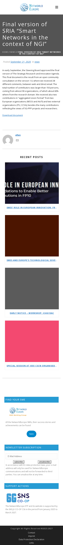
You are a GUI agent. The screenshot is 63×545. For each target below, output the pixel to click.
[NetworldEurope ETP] (31, 7)
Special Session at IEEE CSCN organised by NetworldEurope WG (33, 365)
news (13, 52)
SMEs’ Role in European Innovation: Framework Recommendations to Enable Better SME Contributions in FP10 (33, 207)
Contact (31, 532)
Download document (12, 115)
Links (31, 543)
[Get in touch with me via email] (17, 140)
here (31, 434)
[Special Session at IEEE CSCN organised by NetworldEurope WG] (32, 341)
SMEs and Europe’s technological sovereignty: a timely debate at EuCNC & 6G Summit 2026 (33, 260)
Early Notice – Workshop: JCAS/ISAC (32, 313)
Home (5, 52)
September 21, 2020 (20, 61)
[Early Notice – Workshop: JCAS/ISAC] (32, 288)
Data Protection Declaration (31, 539)
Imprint (31, 536)
